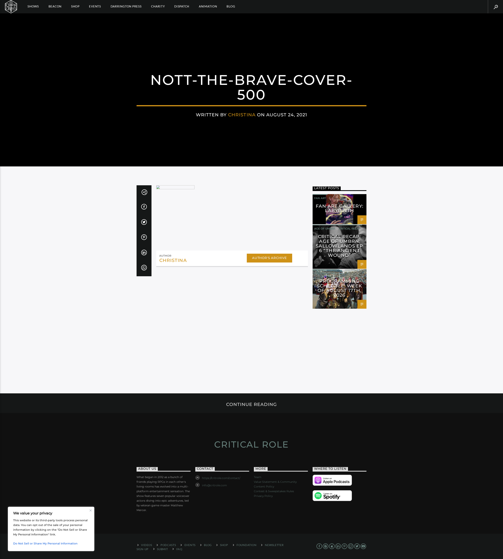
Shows (33, 6)
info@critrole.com (214, 485)
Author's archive (269, 258)
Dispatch (181, 6)
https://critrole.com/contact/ (221, 478)
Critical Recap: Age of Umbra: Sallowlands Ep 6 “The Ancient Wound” (339, 246)
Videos (146, 545)
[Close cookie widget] (91, 510)
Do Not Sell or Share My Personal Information (45, 543)
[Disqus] (232, 324)
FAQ (179, 549)
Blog (231, 6)
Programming (324, 273)
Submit (162, 549)
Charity (158, 6)
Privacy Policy (263, 496)
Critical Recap (350, 228)
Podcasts (168, 545)
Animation (208, 6)
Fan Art (320, 198)
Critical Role (251, 444)
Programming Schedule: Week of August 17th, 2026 (339, 288)
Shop (75, 6)
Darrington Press (126, 6)
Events (95, 6)
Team (257, 477)
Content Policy (264, 486)
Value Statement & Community (275, 482)
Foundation (246, 545)
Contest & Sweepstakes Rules (274, 491)
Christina (242, 114)
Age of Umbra (324, 228)
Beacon (55, 6)
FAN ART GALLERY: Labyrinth (339, 208)
